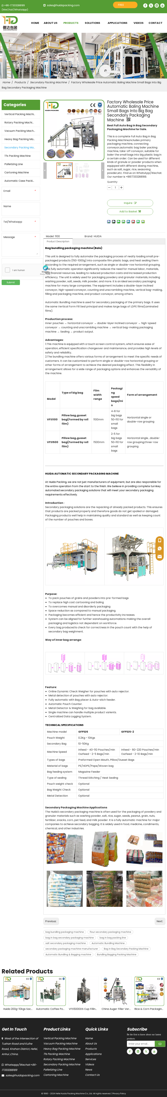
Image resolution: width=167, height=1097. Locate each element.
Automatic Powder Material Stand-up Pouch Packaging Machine (149, 1009)
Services (90, 1059)
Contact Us (92, 1075)
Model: (50, 236)
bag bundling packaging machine (65, 932)
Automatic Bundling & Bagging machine (68, 954)
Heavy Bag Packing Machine (22, 139)
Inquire (128, 203)
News (88, 1070)
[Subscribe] (160, 1044)
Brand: (88, 236)
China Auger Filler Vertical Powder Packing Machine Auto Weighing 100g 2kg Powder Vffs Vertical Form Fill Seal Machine (83, 1009)
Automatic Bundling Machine (108, 943)
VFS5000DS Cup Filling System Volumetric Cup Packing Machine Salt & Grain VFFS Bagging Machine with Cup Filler (51, 1009)
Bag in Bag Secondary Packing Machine (126, 948)
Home (89, 1038)
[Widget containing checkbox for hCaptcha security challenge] (27, 270)
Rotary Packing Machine (19, 122)
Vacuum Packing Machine (20, 131)
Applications (93, 1054)
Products (91, 1049)
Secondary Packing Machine (22, 147)
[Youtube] (162, 5)
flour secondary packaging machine (110, 932)
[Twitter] (151, 5)
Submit (11, 282)
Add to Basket (128, 211)
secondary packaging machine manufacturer (72, 948)
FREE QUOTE (122, 5)
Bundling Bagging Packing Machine (116, 954)
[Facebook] (145, 5)
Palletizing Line (13, 164)
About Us (91, 1043)
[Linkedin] (157, 5)
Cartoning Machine (16, 172)
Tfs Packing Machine (17, 156)
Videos (89, 1064)
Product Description (58, 241)
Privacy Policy (119, 1093)
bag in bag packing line (113, 937)
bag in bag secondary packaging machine (70, 937)
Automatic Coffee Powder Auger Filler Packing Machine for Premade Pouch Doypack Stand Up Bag (18, 1009)
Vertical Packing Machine (20, 114)
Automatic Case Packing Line (22, 181)
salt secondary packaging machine (66, 943)
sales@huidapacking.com (63, 5)
